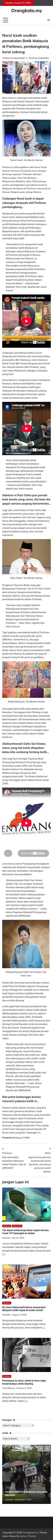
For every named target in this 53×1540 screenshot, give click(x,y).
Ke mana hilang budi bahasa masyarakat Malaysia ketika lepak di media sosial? (23, 1309)
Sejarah (9, 1487)
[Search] (48, 20)
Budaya (17, 1137)
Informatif (17, 1226)
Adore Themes (28, 1536)
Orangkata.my (26, 10)
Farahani (9, 1499)
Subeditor (43, 58)
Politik (26, 1137)
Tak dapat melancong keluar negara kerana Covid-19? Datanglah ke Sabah (25, 1232)
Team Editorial (8, 1388)
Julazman (6, 1238)
